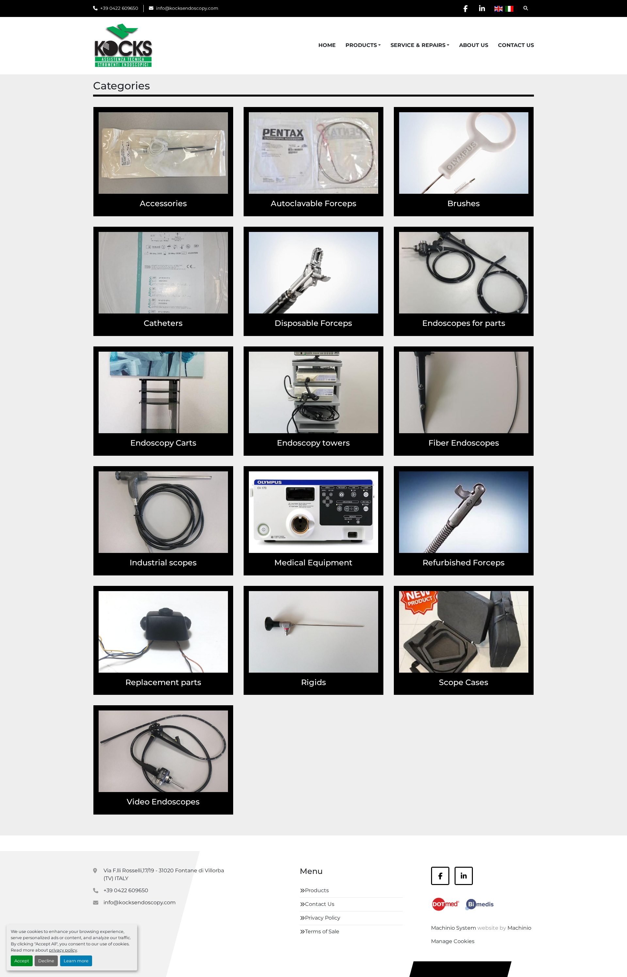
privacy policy (63, 950)
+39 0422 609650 (119, 8)
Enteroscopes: (206, 760)
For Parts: (363, 625)
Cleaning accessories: (197, 162)
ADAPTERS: (210, 138)
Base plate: (211, 640)
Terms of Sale (322, 931)
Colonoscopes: (507, 250)
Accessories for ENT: (199, 131)
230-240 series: (205, 625)
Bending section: (203, 648)
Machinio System (453, 928)
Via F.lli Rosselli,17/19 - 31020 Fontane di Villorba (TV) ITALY (164, 874)
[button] (363, 45)
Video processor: (354, 529)
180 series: (212, 609)
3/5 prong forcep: (354, 250)
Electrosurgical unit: (199, 170)
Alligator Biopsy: (355, 258)
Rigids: (216, 498)
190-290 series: (206, 617)
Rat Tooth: (512, 505)
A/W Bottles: (209, 146)
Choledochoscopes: (500, 378)
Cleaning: (513, 131)
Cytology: (513, 138)
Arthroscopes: (358, 609)
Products (361, 45)
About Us (473, 45)
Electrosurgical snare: (348, 289)
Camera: (365, 490)
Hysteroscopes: (506, 258)
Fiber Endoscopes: (201, 490)
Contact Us (516, 45)
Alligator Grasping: (352, 131)
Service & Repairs (418, 45)
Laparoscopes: (357, 633)
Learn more (76, 960)
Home (327, 45)
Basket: (366, 138)
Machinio (519, 928)
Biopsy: (366, 146)
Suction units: (358, 521)
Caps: (218, 154)
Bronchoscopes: (505, 370)
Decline (46, 960)
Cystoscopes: (508, 393)
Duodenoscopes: (504, 401)
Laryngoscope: (357, 640)
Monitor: (365, 513)
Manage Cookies (452, 941)
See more (212, 183)
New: (519, 609)
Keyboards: (361, 498)
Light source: (359, 505)
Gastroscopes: (508, 409)
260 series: (211, 633)
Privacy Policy (322, 918)
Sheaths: (364, 648)
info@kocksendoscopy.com (187, 8)
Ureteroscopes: (506, 266)
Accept (21, 960)
